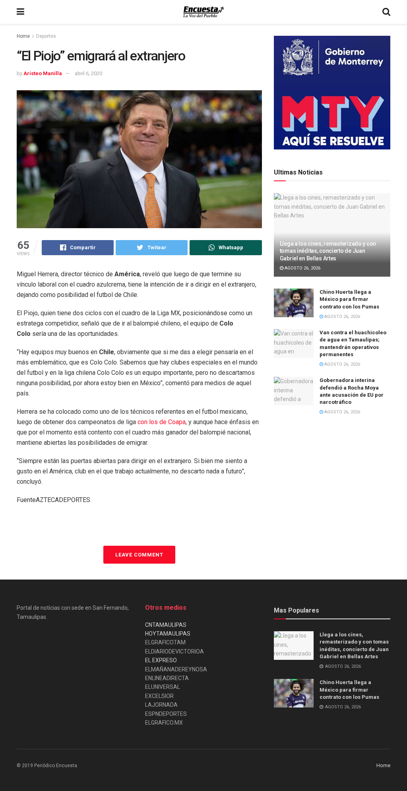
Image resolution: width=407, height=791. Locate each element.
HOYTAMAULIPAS (167, 633)
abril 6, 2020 (88, 73)
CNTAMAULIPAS (165, 625)
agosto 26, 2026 (301, 268)
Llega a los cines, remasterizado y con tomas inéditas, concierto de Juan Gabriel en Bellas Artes (328, 250)
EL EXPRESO (161, 660)
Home (23, 36)
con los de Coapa (162, 422)
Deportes (46, 36)
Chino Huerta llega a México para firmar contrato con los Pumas (349, 299)
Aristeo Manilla (42, 73)
